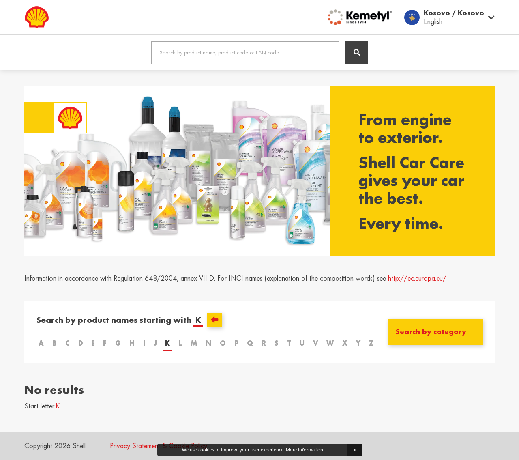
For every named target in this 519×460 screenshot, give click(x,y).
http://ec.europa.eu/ (417, 278)
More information (304, 450)
